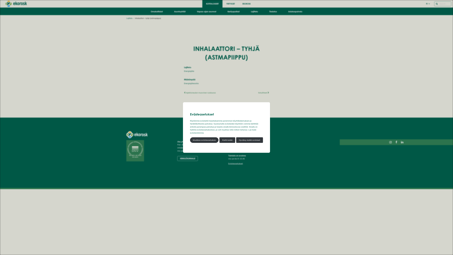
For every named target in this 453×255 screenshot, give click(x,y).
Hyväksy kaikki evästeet (249, 140)
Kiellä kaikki (227, 140)
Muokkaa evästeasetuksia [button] (204, 140)
